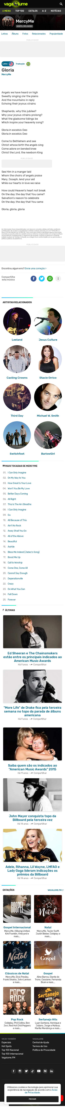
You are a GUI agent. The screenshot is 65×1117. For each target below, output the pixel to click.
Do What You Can (16, 589)
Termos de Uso (39, 1046)
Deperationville (15, 578)
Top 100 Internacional (12, 1054)
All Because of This (17, 520)
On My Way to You (16, 478)
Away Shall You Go (17, 530)
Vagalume (16, 4)
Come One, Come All (18, 568)
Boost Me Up (14, 557)
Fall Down (13, 594)
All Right (12, 499)
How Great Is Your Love (19, 483)
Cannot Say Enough (18, 573)
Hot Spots (7, 1046)
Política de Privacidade (43, 1050)
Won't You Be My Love (19, 488)
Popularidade (56, 33)
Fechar (32, 1099)
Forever (12, 599)
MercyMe (25, 21)
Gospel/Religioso (24, 26)
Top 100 (19, 11)
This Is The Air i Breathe (19, 504)
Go (9, 515)
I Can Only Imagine (17, 472)
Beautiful (12, 541)
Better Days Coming (18, 493)
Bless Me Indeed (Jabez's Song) (24, 552)
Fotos (25, 33)
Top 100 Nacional (10, 1050)
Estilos (33, 11)
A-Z (44, 11)
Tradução (20, 64)
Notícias (56, 11)
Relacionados (39, 33)
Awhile (11, 546)
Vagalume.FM (55, 890)
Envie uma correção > (35, 268)
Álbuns (15, 33)
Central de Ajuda (40, 1042)
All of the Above (16, 536)
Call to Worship (15, 562)
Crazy (11, 583)
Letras (4, 33)
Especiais (6, 1042)
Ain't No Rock (14, 525)
